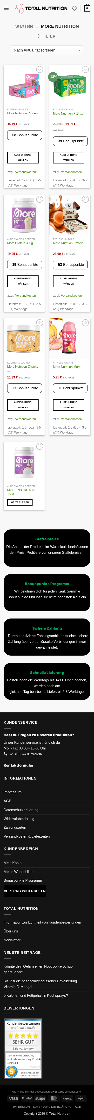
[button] (6, 8)
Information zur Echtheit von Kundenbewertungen (42, 922)
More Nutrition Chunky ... (22, 368)
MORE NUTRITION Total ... (20, 492)
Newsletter (12, 940)
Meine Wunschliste (19, 872)
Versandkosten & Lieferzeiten (27, 836)
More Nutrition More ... (68, 367)
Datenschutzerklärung (21, 810)
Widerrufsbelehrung (19, 819)
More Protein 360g (20, 243)
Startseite (24, 26)
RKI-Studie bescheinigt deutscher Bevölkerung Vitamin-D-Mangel (40, 984)
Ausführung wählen (23, 158)
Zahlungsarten (15, 827)
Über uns (11, 931)
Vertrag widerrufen (25, 891)
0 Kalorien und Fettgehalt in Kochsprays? (36, 995)
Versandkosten (25, 172)
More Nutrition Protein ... (22, 115)
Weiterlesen (20, 502)
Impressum (13, 792)
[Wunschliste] (74, 8)
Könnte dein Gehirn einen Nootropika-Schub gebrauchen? (38, 969)
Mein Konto (12, 863)
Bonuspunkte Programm (23, 880)
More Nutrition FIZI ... (68, 113)
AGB (7, 801)
